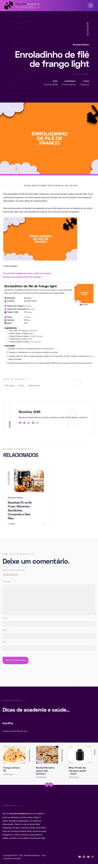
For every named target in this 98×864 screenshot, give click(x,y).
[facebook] (20, 423)
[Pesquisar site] (91, 5)
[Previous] (47, 785)
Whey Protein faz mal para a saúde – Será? (77, 770)
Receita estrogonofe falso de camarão (22, 277)
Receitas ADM (51, 84)
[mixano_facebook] (80, 857)
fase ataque (9, 385)
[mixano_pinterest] (88, 857)
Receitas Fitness (81, 44)
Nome (5, 618)
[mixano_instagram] (93, 857)
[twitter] (24, 423)
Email (5, 630)
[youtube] (29, 423)
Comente (7, 581)
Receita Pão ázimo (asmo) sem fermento (45, 770)
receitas (21, 385)
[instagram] (37, 423)
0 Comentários (69, 84)
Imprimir (85, 305)
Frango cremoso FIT (11, 769)
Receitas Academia (18, 813)
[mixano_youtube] (84, 857)
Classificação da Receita (13, 570)
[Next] (51, 785)
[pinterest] (33, 423)
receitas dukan (33, 385)
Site (4, 642)
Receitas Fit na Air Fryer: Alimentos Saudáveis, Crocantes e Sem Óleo (20, 510)
